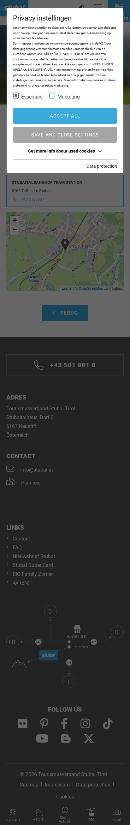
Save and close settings (65, 135)
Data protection (101, 166)
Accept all (65, 116)
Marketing (68, 97)
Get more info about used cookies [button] (61, 151)
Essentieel (32, 97)
